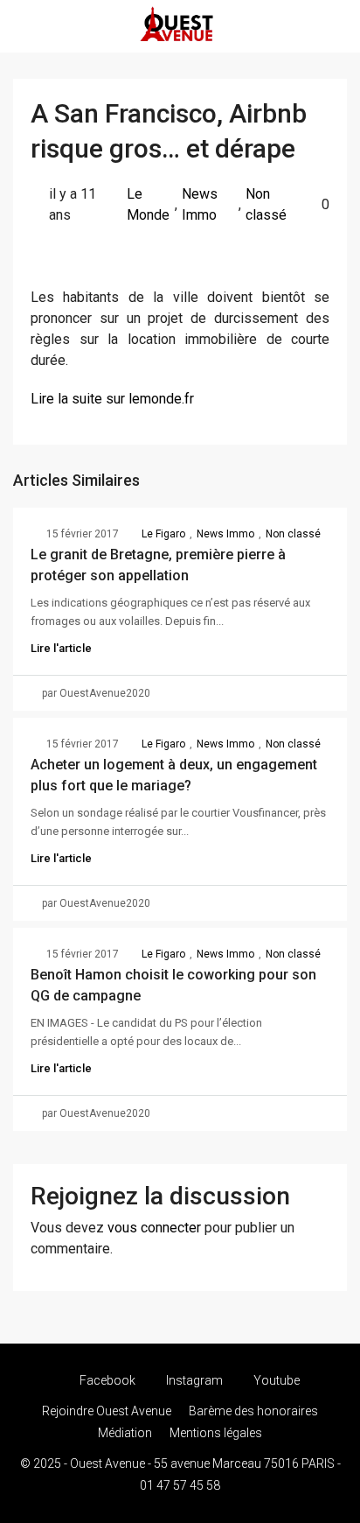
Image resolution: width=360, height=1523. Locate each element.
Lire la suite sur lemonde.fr (112, 398)
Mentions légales (216, 1433)
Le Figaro (163, 534)
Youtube (275, 1380)
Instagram (193, 1380)
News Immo (200, 204)
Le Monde (148, 204)
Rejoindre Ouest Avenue (106, 1411)
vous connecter (154, 1227)
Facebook (106, 1380)
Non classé (266, 204)
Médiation (125, 1433)
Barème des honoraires (253, 1411)
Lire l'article (61, 648)
